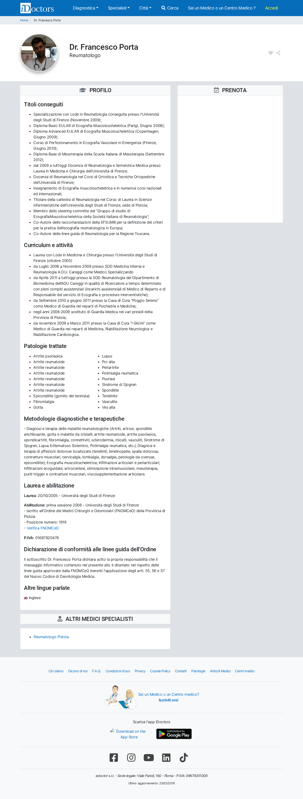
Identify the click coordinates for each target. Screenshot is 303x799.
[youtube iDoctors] (149, 757)
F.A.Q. (96, 671)
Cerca (172, 7)
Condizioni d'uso (118, 671)
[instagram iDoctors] (131, 757)
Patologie (198, 671)
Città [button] (143, 7)
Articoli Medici (220, 671)
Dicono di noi (77, 671)
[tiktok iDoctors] (184, 757)
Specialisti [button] (117, 7)
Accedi (271, 7)
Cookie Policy (160, 671)
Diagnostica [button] (84, 7)
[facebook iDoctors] (114, 757)
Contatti (181, 671)
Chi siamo (56, 671)
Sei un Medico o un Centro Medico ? (222, 7)
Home (24, 20)
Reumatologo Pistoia (51, 636)
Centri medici (244, 671)
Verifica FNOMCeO (43, 528)
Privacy (140, 671)
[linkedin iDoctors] (166, 757)
